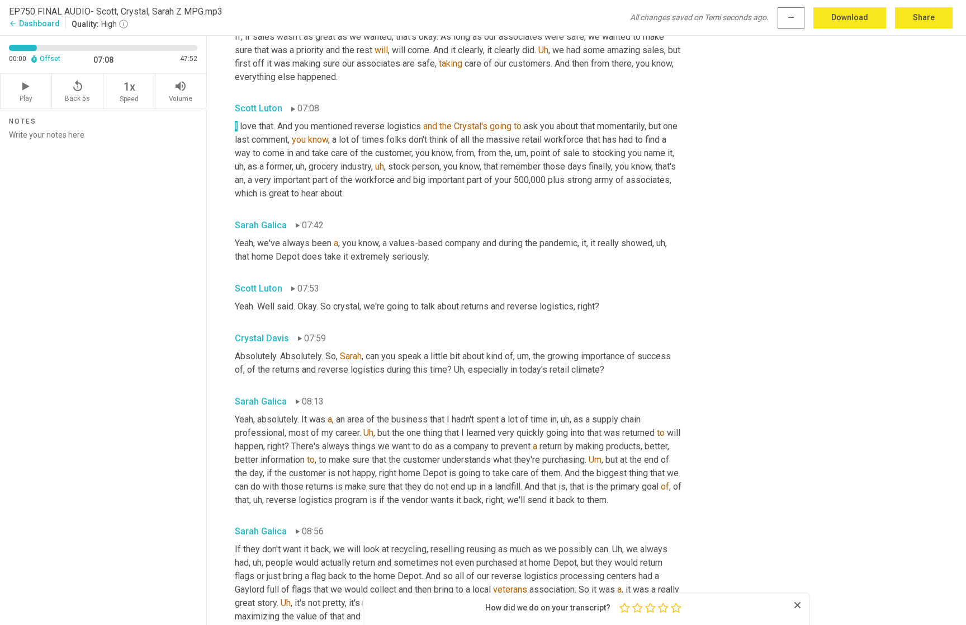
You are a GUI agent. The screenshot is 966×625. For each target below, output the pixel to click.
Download (849, 17)
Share (924, 17)
